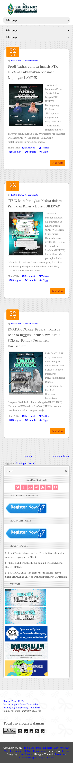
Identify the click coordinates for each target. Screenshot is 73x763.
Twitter (45, 147)
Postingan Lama (60, 456)
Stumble (31, 151)
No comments (31, 60)
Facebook (29, 147)
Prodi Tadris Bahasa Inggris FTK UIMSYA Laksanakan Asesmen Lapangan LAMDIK (33, 72)
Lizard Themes (25, 754)
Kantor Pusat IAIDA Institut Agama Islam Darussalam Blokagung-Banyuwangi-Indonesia (21, 704)
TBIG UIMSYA (17, 60)
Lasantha (60, 754)
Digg (45, 151)
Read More (57, 162)
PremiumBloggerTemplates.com (36, 757)
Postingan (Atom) (25, 463)
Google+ (16, 151)
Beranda (28, 456)
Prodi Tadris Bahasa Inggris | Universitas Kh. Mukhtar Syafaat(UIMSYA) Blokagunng (37, 749)
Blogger (65, 750)
